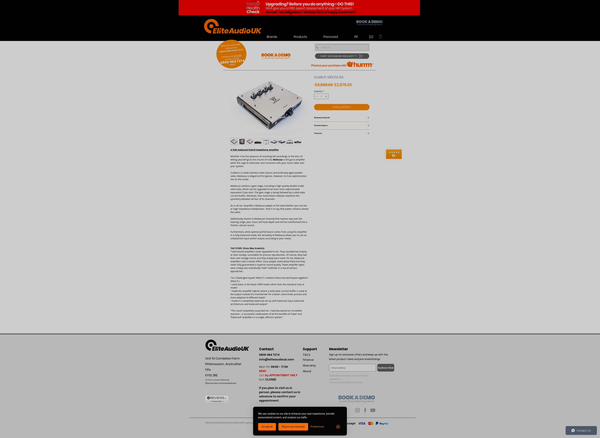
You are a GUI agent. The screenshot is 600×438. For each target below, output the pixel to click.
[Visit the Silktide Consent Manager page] (338, 426)
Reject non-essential (293, 426)
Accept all (267, 426)
